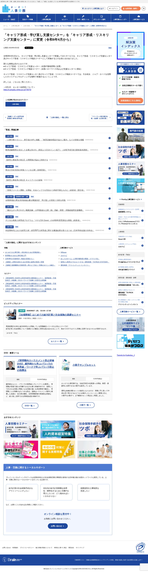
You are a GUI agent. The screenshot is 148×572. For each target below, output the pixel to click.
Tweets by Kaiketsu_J (126, 355)
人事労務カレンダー (120, 19)
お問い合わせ (56, 526)
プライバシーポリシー (27, 547)
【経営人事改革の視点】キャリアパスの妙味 (23, 180)
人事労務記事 (46, 19)
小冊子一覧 (84, 405)
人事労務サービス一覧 (129, 312)
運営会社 (71, 547)
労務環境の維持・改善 (21, 196)
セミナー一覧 (56, 341)
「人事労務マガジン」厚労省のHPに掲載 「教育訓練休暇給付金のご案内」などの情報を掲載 (44, 140)
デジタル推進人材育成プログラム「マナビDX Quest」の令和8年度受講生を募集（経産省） (43, 220)
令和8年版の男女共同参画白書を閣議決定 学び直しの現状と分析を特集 (35, 200)
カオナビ (64, 255)
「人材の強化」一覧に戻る (59, 117)
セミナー (7, 273)
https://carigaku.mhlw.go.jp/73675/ (17, 90)
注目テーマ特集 (27, 19)
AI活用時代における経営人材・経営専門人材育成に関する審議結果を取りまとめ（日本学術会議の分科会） (49, 230)
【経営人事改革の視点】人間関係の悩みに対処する (26, 160)
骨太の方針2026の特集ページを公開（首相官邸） (26, 170)
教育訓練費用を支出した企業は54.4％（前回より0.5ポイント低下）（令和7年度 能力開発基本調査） (47, 150)
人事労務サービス (139, 19)
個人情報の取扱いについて (44, 547)
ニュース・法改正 (9, 19)
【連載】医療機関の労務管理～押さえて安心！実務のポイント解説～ (30, 265)
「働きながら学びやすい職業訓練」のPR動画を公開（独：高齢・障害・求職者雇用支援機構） (44, 210)
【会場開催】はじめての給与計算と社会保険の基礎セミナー (49, 314)
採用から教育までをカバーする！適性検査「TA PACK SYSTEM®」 (85, 262)
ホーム (5, 26)
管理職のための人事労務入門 (15, 255)
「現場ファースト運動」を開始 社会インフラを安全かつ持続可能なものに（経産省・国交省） (45, 190)
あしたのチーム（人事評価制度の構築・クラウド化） (80, 259)
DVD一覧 (29, 406)
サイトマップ (80, 547)
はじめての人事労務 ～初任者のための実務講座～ (23, 252)
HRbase (63, 252)
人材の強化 (26, 26)
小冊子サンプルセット (84, 365)
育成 (110, 48)
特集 (6, 248)
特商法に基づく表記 (60, 547)
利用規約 (15, 547)
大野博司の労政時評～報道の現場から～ (19, 259)
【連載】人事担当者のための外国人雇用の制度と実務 (24, 262)
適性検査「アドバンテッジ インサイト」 (75, 265)
